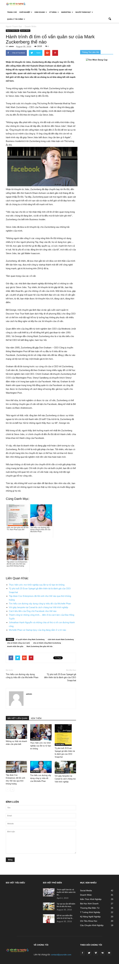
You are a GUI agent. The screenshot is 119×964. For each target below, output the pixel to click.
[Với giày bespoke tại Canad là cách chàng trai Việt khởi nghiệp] (65, 767)
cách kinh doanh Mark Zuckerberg (61, 639)
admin (11, 46)
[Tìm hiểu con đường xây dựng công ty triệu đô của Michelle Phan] (41, 767)
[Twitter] (89, 953)
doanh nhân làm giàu (15, 646)
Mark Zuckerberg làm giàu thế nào (40, 646)
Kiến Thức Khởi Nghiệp (90, 899)
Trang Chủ (12, 12)
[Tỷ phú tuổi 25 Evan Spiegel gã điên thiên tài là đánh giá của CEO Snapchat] (65, 735)
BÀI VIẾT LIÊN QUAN (17, 718)
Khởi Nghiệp (24, 12)
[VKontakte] (102, 953)
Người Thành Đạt (83, 12)
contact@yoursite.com (61, 954)
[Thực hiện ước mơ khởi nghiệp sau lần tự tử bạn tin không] (41, 732)
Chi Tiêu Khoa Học (88, 921)
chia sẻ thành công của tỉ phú (18, 643)
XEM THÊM (36, 718)
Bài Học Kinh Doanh (89, 903)
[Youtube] (109, 953)
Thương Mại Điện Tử (89, 908)
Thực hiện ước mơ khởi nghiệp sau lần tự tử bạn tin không (36, 584)
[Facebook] (82, 953)
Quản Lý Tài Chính (15, 19)
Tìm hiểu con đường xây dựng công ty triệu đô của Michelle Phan (40, 603)
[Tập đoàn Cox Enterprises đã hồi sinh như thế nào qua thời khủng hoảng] (16, 767)
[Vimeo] (95, 953)
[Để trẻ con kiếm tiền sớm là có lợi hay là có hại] (49, 918)
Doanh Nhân (25, 30)
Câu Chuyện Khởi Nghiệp (91, 925)
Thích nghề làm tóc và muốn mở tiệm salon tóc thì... (66, 892)
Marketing (66, 12)
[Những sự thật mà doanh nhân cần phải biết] (16, 731)
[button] (109, 19)
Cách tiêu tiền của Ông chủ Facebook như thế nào (32, 611)
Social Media (86, 890)
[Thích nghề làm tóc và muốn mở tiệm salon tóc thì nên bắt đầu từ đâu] (49, 892)
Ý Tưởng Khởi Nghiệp (90, 912)
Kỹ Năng (53, 12)
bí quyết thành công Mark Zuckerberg (30, 639)
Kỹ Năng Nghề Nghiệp (90, 916)
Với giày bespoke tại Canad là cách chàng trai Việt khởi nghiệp (38, 607)
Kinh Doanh (40, 12)
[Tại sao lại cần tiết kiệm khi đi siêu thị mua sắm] (49, 906)
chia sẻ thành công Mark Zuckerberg (47, 643)
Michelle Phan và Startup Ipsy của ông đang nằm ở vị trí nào (37, 630)
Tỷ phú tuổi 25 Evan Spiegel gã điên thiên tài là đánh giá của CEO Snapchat (60, 677)
